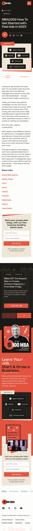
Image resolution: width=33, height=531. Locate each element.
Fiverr (4, 183)
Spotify (10, 55)
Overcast (18, 61)
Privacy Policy (19, 519)
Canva (4, 187)
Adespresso (6, 200)
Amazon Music (18, 66)
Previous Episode (8, 76)
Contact (27, 523)
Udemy (5, 204)
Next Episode (23, 76)
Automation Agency (10, 175)
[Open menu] (29, 3)
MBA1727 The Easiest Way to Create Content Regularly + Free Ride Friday (15, 283)
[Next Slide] (24, 315)
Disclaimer (18, 523)
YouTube (25, 55)
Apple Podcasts (18, 50)
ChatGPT (5, 196)
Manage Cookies (7, 523)
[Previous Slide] (9, 315)
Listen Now (15, 305)
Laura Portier (7, 208)
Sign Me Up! (16, 243)
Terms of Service (7, 519)
